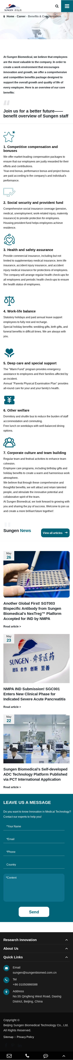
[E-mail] (9, 1056)
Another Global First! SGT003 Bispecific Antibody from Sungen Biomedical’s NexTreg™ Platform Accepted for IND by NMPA (32, 611)
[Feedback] (45, 1056)
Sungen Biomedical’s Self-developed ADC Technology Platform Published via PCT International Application (35, 774)
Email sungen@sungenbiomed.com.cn (35, 970)
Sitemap (8, 1037)
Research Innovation (20, 940)
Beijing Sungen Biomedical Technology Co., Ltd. (35, 1025)
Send (34, 912)
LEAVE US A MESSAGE (27, 802)
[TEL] (27, 1056)
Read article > (12, 626)
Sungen (17, 530)
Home (10, 16)
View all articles (55, 532)
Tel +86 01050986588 (25, 982)
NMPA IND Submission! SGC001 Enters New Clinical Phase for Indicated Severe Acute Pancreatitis (34, 694)
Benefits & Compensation (44, 16)
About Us (10, 948)
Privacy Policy (25, 1037)
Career (21, 16)
